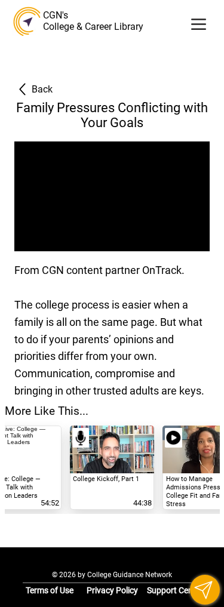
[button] (205, 590)
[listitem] (112, 468)
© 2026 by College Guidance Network (112, 575)
